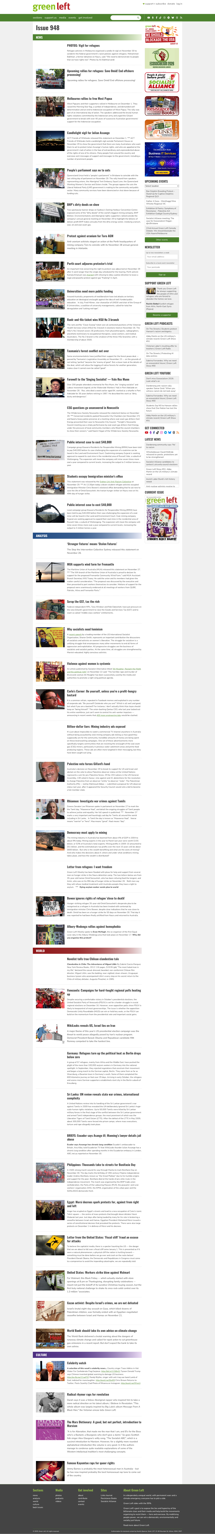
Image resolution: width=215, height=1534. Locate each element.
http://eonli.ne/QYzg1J (130, 1383)
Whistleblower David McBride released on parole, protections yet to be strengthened (162, 447)
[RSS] (177, 432)
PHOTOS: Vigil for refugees (83, 45)
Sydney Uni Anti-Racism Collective (115, 481)
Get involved (85, 17)
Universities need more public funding (90, 291)
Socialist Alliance (108, 1501)
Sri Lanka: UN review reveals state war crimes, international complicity (103, 1096)
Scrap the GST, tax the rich (83, 601)
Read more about (136, 1525)
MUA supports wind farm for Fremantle (90, 564)
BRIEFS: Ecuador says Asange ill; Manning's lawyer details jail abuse (104, 1137)
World (35, 1501)
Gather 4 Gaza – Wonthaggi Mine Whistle (161, 202)
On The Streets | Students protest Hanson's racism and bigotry (161, 330)
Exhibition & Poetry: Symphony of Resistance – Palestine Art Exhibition (161, 211)
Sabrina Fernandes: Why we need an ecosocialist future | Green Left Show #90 (161, 363)
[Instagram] (161, 432)
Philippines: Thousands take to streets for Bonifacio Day (101, 1164)
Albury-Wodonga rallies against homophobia (94, 926)
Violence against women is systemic (88, 663)
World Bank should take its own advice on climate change (102, 1330)
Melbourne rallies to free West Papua (89, 98)
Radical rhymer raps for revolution (88, 1394)
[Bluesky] (169, 432)
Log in (179, 3)
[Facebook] (154, 432)
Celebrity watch (76, 1363)
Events (72, 17)
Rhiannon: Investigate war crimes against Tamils (96, 801)
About (80, 1495)
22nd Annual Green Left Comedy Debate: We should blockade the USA (161, 231)
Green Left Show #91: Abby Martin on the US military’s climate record (161, 464)
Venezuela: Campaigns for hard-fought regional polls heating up (104, 992)
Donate (171, 3)
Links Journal (106, 1495)
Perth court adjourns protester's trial (89, 263)
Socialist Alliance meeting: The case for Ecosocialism (160, 219)
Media (62, 17)
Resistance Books (109, 1498)
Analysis (36, 1498)
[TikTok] (157, 432)
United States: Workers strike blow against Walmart (98, 1272)
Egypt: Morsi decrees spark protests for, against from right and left (103, 1204)
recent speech (75, 634)
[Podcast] (151, 432)
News (35, 1495)
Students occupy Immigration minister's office (95, 476)
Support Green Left (158, 283)
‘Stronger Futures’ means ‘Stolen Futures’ (92, 543)
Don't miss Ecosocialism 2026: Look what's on (160, 380)
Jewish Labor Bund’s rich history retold (160, 473)
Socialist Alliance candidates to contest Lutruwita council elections (162, 456)
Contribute (82, 1498)
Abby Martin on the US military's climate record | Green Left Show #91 (161, 339)
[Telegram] (165, 432)
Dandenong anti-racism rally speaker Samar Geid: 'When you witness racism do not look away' (161, 388)
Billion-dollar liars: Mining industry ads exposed (96, 726)
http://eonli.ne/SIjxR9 (105, 1380)
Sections (37, 17)
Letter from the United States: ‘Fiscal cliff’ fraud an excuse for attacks (102, 1239)
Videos (58, 1501)
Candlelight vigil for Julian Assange (88, 132)
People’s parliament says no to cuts (88, 170)
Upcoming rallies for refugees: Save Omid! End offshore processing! (100, 73)
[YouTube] (146, 432)
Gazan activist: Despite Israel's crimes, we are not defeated (102, 1303)
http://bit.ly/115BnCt (110, 1371)
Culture (36, 1504)
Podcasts (59, 1498)
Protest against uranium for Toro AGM (90, 236)
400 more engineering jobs (109, 715)
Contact (81, 1501)
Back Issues (38, 1507)
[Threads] (174, 432)
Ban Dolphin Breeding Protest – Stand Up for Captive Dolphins (160, 192)
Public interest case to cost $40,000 (89, 442)
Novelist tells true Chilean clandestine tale (93, 959)
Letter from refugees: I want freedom (89, 866)
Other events (162, 239)
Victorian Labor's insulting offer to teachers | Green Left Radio (161, 347)
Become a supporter (162, 315)
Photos (58, 1495)
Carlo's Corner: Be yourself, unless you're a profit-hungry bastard (101, 693)
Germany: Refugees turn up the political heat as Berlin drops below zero (104, 1055)
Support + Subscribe (155, 3)
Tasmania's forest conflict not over (88, 351)
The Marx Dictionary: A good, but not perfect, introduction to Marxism (104, 1424)
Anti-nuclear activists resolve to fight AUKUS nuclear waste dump (161, 480)
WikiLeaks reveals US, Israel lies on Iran (91, 1025)
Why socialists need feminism (85, 629)
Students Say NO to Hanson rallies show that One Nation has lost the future (161, 408)
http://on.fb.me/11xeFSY (78, 1377)
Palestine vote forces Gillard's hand (88, 763)
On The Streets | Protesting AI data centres (159, 354)
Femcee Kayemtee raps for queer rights (91, 1463)
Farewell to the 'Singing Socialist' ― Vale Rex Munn (98, 379)
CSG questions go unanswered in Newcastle (93, 407)
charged (90, 275)
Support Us (51, 17)
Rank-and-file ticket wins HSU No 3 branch (93, 319)
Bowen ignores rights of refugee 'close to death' (96, 898)
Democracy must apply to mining (87, 832)
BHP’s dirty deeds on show (83, 204)
